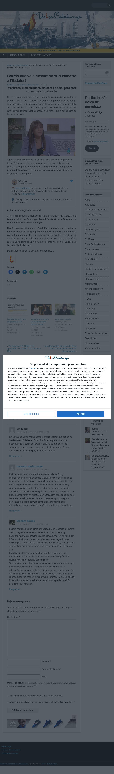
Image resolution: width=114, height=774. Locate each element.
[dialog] (57, 387)
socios (33, 368)
